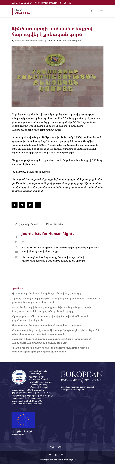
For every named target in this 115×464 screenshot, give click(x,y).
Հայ (52, 446)
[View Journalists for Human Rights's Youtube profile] (17, 252)
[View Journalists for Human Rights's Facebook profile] (17, 237)
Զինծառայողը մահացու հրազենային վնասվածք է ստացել (46, 293)
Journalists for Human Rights (29, 40)
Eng (60, 446)
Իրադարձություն (72, 40)
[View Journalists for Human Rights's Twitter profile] (17, 247)
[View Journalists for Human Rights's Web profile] (17, 257)
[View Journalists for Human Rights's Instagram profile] (17, 242)
